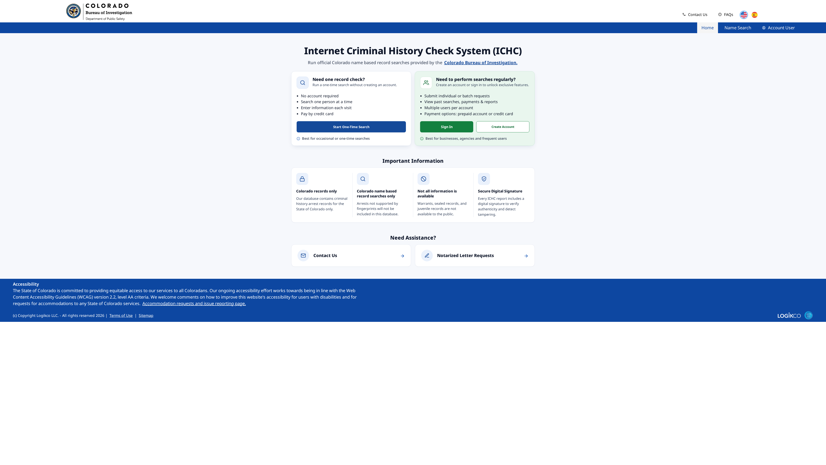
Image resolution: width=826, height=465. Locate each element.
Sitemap (146, 315)
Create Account (503, 127)
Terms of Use (121, 315)
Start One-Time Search (351, 127)
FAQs (725, 14)
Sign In (447, 126)
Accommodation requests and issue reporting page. (194, 303)
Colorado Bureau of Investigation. (481, 62)
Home (707, 28)
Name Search (737, 28)
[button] (744, 15)
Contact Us (694, 14)
